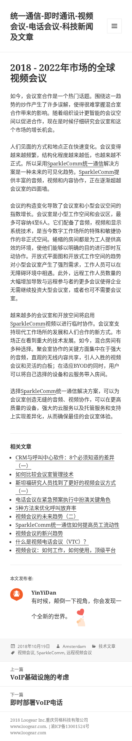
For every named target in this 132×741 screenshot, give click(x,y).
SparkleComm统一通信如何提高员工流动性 (67, 524)
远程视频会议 (79, 653)
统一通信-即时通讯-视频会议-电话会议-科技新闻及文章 (51, 26)
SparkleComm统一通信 (75, 163)
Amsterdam (74, 646)
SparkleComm (96, 171)
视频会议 (26, 653)
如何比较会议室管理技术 (44, 474)
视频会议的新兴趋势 (39, 533)
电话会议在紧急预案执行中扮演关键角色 (63, 499)
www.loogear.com (28, 733)
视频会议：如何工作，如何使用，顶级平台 (65, 549)
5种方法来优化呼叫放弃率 (45, 507)
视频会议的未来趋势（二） (47, 516)
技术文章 (107, 646)
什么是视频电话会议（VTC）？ (52, 541)
